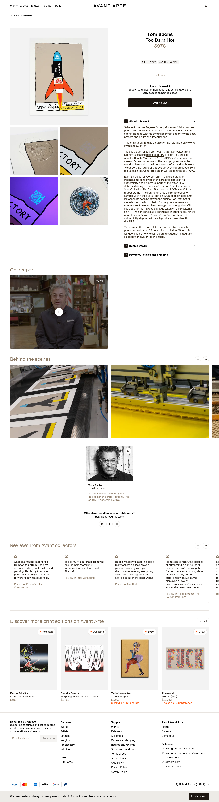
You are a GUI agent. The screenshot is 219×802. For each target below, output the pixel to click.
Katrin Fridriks (19, 693)
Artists (24, 5)
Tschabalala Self (121, 693)
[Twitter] (102, 524)
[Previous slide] (198, 359)
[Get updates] (128, 451)
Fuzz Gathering (86, 577)
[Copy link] (117, 524)
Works (14, 5)
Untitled (132, 584)
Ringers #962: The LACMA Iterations (182, 595)
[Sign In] (206, 6)
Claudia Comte (70, 693)
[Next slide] (206, 359)
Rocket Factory (155, 154)
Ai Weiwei (168, 693)
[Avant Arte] (109, 6)
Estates (34, 5)
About (57, 5)
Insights (46, 5)
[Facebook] (109, 524)
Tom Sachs (160, 34)
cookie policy (107, 796)
